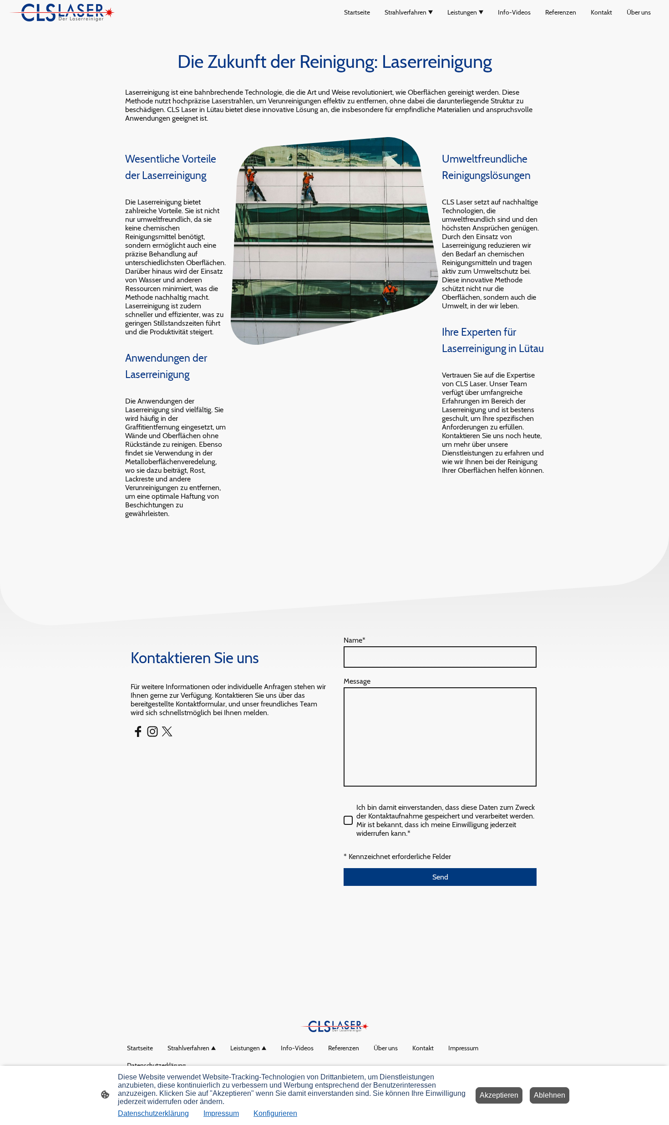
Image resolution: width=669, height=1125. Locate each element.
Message (357, 681)
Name (354, 640)
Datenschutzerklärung (153, 1113)
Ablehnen (549, 1095)
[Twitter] (167, 731)
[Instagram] (152, 731)
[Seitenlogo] (62, 12)
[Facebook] (137, 731)
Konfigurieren (275, 1113)
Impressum (221, 1113)
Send (440, 877)
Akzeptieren (499, 1095)
